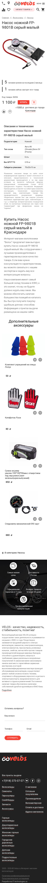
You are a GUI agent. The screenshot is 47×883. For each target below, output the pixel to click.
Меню (39, 4)
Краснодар (30, 111)
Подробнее (7, 690)
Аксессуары (18, 18)
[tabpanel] (23, 53)
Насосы (30, 18)
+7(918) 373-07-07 (13, 780)
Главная (5, 18)
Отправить (12, 738)
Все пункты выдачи (11, 775)
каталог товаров (23, 9)
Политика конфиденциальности (16, 876)
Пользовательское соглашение (15, 878)
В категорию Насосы (15, 553)
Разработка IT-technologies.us (14, 881)
